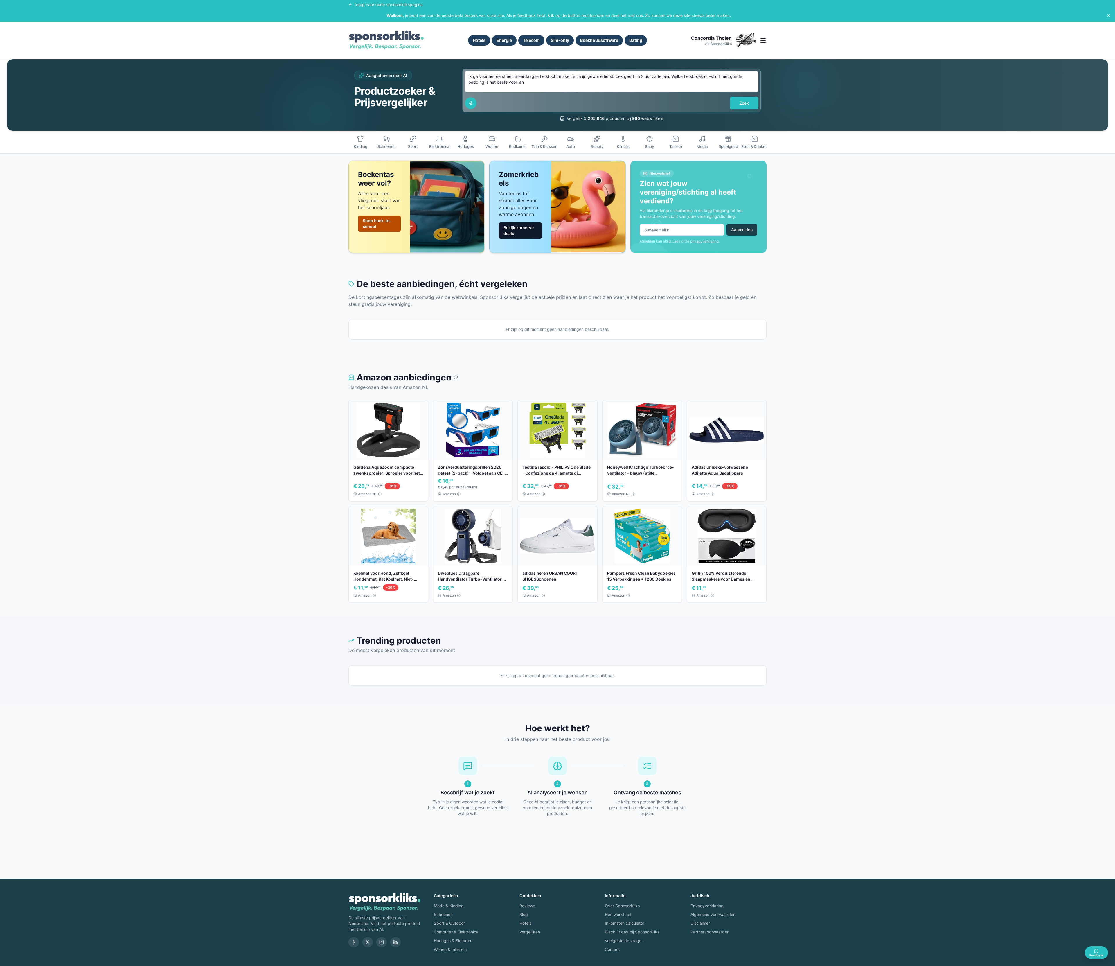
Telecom (531, 40)
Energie (504, 40)
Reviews (527, 905)
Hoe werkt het (618, 914)
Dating (635, 40)
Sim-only (560, 40)
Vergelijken (529, 931)
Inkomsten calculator (624, 923)
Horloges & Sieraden (453, 940)
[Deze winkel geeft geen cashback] (456, 377)
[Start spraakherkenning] (470, 103)
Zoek (744, 102)
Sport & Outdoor (449, 923)
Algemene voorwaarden (712, 914)
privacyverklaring (704, 241)
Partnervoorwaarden (709, 931)
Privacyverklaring (707, 905)
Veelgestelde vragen (624, 940)
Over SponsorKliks (622, 905)
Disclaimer (700, 923)
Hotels (479, 40)
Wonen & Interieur (450, 949)
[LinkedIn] (395, 942)
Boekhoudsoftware (599, 40)
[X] (367, 942)
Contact (612, 949)
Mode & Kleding (449, 905)
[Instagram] (381, 942)
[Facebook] (353, 942)
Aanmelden (742, 229)
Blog (523, 914)
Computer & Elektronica (456, 931)
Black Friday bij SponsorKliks (632, 931)
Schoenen (443, 914)
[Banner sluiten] (1109, 15)
